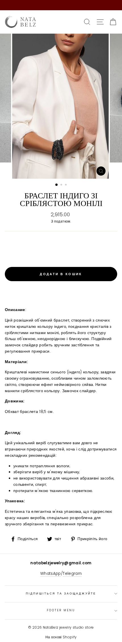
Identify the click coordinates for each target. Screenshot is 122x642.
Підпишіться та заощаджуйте (61, 593)
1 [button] (56, 185)
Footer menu (61, 610)
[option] (61, 106)
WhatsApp (50, 573)
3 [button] (66, 185)
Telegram (72, 573)
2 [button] (61, 185)
